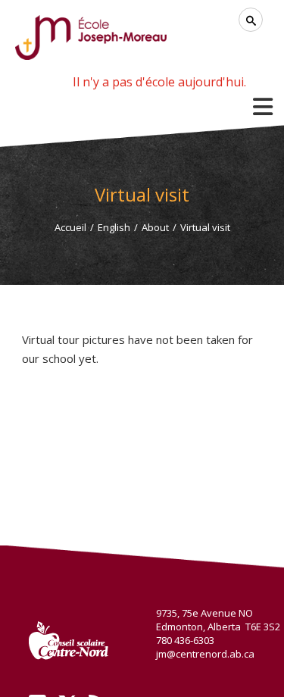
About (155, 227)
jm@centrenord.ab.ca (205, 654)
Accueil (70, 227)
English (114, 227)
